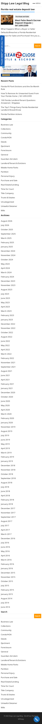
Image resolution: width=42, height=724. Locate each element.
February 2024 (7, 276)
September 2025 (8, 234)
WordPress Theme (30, 716)
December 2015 (8, 572)
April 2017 (5, 530)
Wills (3, 210)
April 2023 (5, 306)
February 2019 (7, 457)
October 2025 (7, 229)
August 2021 (6, 371)
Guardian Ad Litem (9, 159)
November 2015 (8, 577)
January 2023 (7, 319)
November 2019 (8, 427)
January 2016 (7, 568)
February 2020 (7, 418)
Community (6, 133)
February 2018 (7, 499)
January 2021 (7, 388)
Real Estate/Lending (10, 184)
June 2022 (5, 341)
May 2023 (5, 302)
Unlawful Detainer (9, 206)
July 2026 (5, 225)
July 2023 (5, 294)
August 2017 (6, 521)
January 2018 (7, 504)
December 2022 (8, 324)
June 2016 (5, 547)
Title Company (7, 193)
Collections (6, 129)
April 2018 (5, 495)
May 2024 (5, 264)
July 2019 (5, 435)
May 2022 (5, 345)
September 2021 (8, 367)
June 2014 (5, 607)
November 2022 (8, 328)
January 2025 (7, 246)
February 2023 (7, 315)
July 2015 (5, 585)
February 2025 (7, 242)
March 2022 (6, 354)
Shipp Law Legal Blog (15, 3)
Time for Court (7, 189)
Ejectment (5, 146)
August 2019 (6, 431)
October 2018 (7, 474)
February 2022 (7, 358)
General (4, 154)
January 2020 (7, 422)
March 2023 (6, 311)
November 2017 (8, 512)
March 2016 (6, 559)
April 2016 (5, 555)
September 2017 (8, 517)
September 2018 (8, 478)
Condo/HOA (6, 137)
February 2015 (7, 590)
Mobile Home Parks (9, 167)
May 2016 (5, 551)
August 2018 (6, 482)
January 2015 (7, 594)
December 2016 (8, 538)
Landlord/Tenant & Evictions (13, 163)
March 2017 (6, 534)
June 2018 (5, 491)
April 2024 (5, 268)
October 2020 (7, 397)
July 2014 (5, 602)
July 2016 (5, 542)
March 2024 (6, 272)
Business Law (7, 124)
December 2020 (8, 392)
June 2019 (5, 439)
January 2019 (7, 461)
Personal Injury (8, 176)
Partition (5, 171)
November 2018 (8, 469)
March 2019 (6, 452)
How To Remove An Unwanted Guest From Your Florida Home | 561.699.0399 (20, 94)
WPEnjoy (21, 719)
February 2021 (7, 384)
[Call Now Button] (37, 719)
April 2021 (5, 379)
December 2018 (8, 465)
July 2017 (5, 525)
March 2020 (6, 414)
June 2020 (5, 401)
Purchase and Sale (22, 17)
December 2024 (8, 251)
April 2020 (5, 409)
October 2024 (7, 259)
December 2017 (8, 508)
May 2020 (5, 405)
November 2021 (8, 362)
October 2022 (7, 332)
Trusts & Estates (8, 197)
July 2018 (5, 487)
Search (4, 612)
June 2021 (5, 375)
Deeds (3, 142)
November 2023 (8, 285)
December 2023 (8, 281)
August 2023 (6, 289)
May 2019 (5, 444)
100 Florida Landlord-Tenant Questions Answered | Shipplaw (18, 101)
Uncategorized (7, 202)
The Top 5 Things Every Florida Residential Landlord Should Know (19, 108)
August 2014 (6, 598)
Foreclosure (6, 150)
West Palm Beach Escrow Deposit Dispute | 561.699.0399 (28, 23)
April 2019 (5, 448)
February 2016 (7, 564)
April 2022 (5, 349)
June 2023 (5, 298)
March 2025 (6, 238)
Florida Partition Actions (11, 114)
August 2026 (6, 221)
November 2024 (8, 255)
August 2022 (6, 336)
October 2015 (7, 581)
